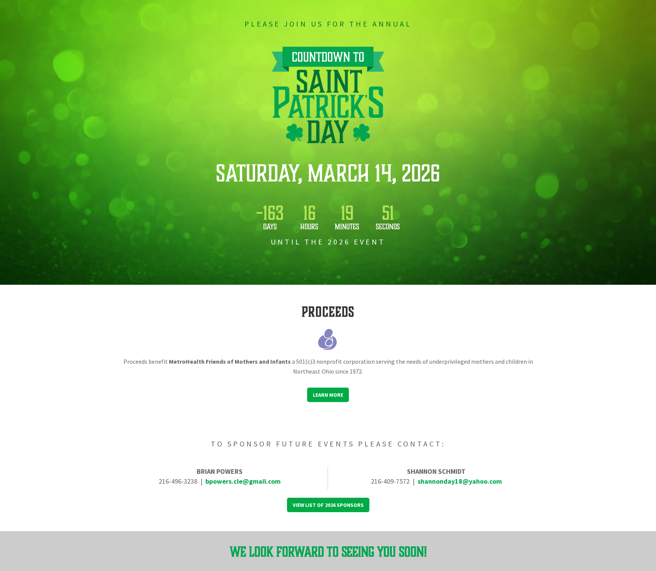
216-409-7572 (390, 481)
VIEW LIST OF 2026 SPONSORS (328, 505)
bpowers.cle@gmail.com (243, 481)
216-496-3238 (178, 481)
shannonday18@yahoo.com (460, 481)
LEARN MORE (328, 394)
